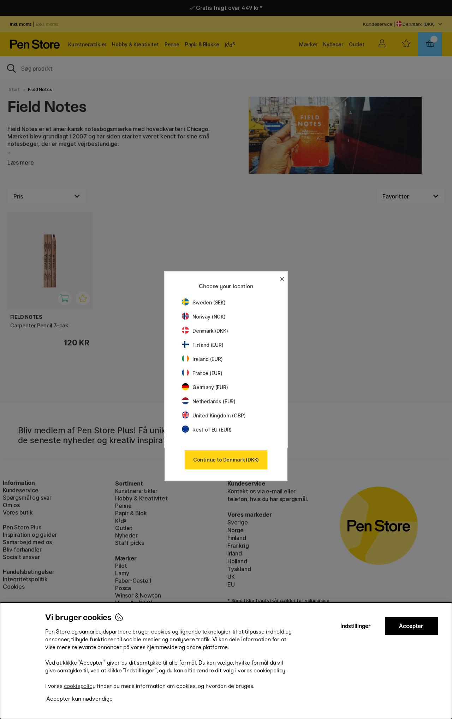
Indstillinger (355, 626)
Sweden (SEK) (209, 302)
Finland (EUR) (208, 345)
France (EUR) (207, 373)
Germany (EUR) (210, 387)
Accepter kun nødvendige (79, 698)
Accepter (411, 626)
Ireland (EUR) (207, 359)
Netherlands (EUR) (214, 401)
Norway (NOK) (209, 317)
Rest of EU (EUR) (212, 430)
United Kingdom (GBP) (218, 415)
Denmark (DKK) (210, 331)
